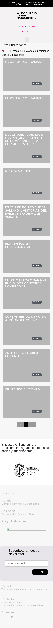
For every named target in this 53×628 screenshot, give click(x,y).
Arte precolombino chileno (22, 354)
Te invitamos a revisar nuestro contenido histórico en (28, 3)
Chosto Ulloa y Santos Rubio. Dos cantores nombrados (25, 283)
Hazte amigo (26, 31)
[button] (27, 39)
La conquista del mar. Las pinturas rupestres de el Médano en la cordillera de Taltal (26, 139)
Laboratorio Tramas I (24, 98)
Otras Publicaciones (12, 54)
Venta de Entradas (26, 26)
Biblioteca (13, 51)
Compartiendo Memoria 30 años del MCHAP (25, 318)
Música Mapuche (19, 171)
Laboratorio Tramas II (24, 62)
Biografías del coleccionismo (18, 245)
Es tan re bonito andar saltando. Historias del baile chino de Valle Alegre (25, 212)
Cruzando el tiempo (22, 389)
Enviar (40, 572)
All (2, 51)
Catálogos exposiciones (35, 51)
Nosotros (7, 493)
